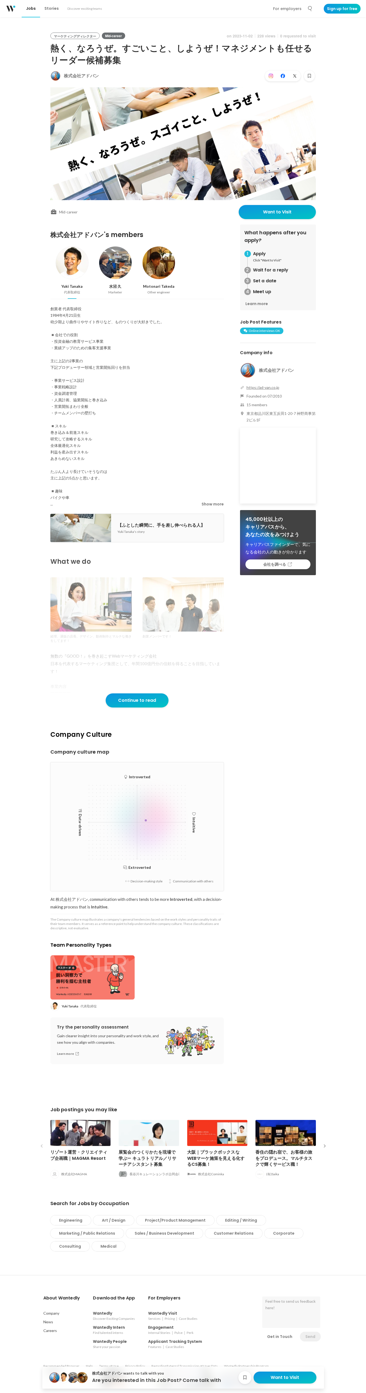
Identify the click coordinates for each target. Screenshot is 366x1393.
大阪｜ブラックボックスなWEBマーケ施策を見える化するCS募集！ (216, 1158)
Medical (108, 1246)
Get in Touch (279, 1336)
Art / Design (113, 1220)
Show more (213, 504)
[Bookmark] (309, 76)
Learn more (256, 303)
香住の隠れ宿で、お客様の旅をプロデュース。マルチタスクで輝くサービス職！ (284, 1158)
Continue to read (137, 700)
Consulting (70, 1246)
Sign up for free (342, 8)
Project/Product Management (175, 1220)
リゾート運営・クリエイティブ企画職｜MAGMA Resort (79, 1155)
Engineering (70, 1220)
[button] (61, 1298)
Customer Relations (234, 1233)
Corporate (283, 1233)
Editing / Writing (241, 1220)
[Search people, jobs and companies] (310, 8)
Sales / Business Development (164, 1233)
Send (310, 1336)
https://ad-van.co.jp (263, 387)
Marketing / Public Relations (87, 1233)
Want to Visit (277, 212)
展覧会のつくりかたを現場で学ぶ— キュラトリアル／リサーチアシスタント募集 (147, 1158)
